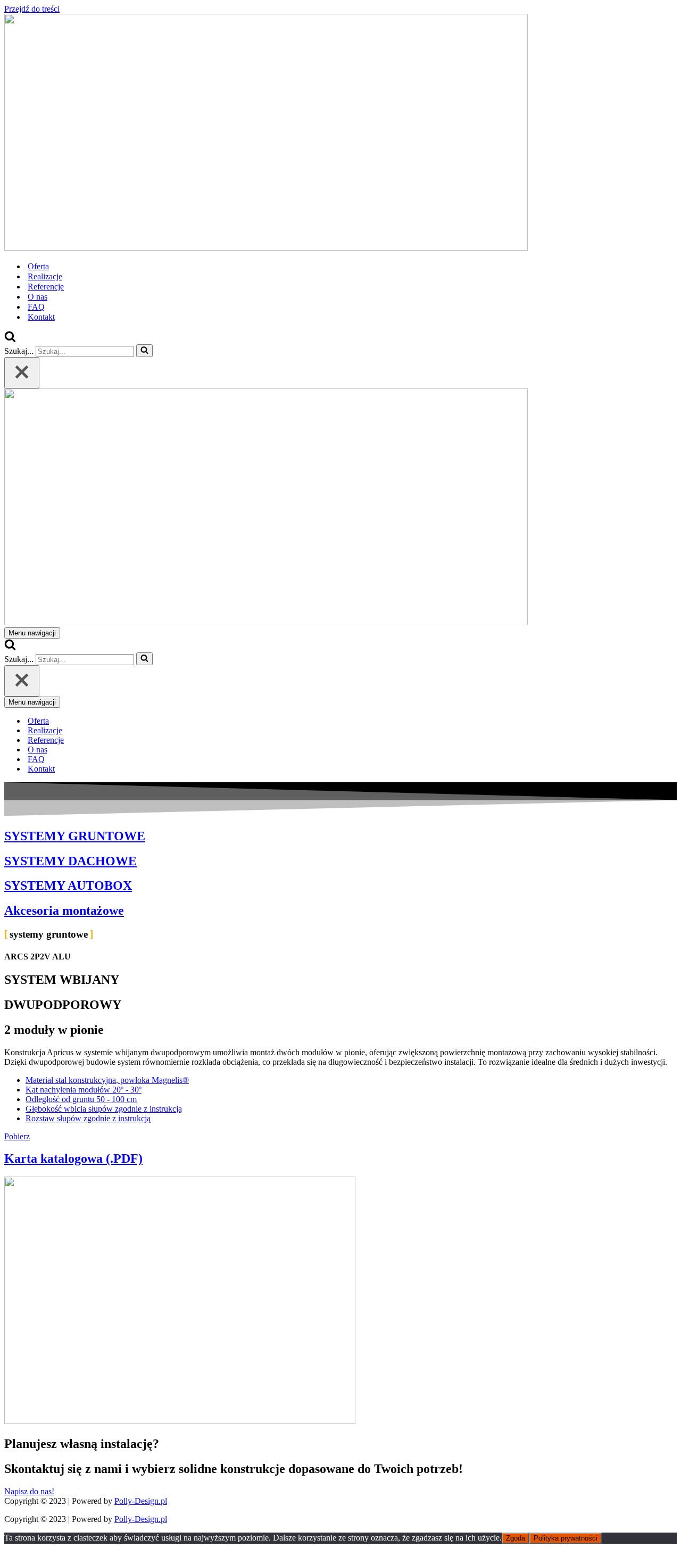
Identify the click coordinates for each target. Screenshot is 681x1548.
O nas (37, 296)
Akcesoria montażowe (64, 910)
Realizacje (45, 276)
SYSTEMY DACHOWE (70, 861)
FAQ (36, 306)
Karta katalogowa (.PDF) (73, 1158)
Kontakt (41, 316)
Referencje (46, 286)
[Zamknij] (21, 372)
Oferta (38, 266)
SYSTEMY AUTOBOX (68, 885)
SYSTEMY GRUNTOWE (74, 836)
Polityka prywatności (565, 1538)
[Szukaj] (10, 339)
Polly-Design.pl (140, 1500)
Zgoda (515, 1538)
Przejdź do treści (32, 8)
